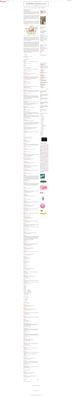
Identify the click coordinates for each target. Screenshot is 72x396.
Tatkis (25, 194)
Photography (42, 164)
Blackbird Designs (42, 146)
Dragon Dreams (45, 151)
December (43, 116)
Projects (41, 165)
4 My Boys (41, 144)
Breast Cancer (42, 147)
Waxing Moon (47, 171)
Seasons (47, 167)
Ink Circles (41, 157)
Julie (24, 235)
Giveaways (47, 153)
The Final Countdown (27, 10)
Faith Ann (25, 250)
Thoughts (47, 170)
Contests (46, 148)
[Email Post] (31, 56)
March (42, 127)
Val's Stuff (44, 171)
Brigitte (25, 308)
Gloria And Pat (42, 154)
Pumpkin (45, 11)
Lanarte (45, 159)
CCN (43, 148)
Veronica (25, 182)
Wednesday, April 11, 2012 (27, 321)
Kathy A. (25, 275)
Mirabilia (46, 161)
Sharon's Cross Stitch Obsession (44, 82)
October (42, 118)
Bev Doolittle (41, 51)
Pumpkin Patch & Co (36, 3)
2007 (41, 134)
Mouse (25, 100)
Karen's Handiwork (43, 84)
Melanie (25, 304)
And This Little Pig (26, 111)
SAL (40, 167)
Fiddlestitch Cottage (42, 50)
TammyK (25, 143)
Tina (24, 60)
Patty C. (25, 260)
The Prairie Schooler (44, 170)
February (42, 128)
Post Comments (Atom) (28, 381)
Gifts (43, 153)
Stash (41, 168)
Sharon (25, 357)
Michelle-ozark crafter (26, 157)
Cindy (25, 371)
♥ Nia (25, 256)
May (42, 123)
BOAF (45, 146)
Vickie (25, 89)
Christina (25, 94)
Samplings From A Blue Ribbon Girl (44, 67)
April (42, 124)
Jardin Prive (44, 157)
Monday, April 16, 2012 (27, 355)
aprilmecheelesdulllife (26, 216)
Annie (25, 85)
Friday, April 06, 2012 (27, 259)
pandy (25, 126)
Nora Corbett (43, 163)
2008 (41, 133)
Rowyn (25, 212)
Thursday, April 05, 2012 (27, 202)
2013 (41, 114)
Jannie (25, 342)
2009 (41, 132)
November (43, 117)
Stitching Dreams (43, 64)
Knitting (40, 159)
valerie (25, 72)
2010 (41, 131)
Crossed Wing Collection (44, 150)
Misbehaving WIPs (42, 75)
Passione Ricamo (47, 163)
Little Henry (42, 70)
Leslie (25, 375)
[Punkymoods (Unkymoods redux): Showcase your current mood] (44, 28)
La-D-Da (43, 159)
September (43, 119)
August (42, 120)
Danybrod (47, 150)
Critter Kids (41, 149)
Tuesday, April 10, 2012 (27, 314)
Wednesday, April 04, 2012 (27, 63)
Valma (25, 223)
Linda (25, 148)
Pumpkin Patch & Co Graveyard (43, 47)
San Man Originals (44, 167)
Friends (41, 153)
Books (47, 146)
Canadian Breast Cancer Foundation (43, 48)
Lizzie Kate (45, 160)
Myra (24, 139)
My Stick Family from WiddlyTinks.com (36, 395)
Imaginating (47, 156)
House (40, 156)
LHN (47, 159)
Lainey (25, 360)
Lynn (24, 279)
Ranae (25, 351)
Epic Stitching (42, 72)
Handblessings (45, 154)
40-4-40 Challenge (44, 144)
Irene (24, 267)
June (42, 122)
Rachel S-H (25, 333)
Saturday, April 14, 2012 (27, 345)
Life (40, 160)
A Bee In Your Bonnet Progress (44, 80)
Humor (43, 156)
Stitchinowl (25, 106)
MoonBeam (25, 130)
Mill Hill (43, 161)
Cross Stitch (46, 149)
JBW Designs (47, 157)
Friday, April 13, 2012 (27, 331)
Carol (25, 153)
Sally (24, 231)
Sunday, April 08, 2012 (27, 306)
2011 (41, 130)
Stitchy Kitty (45, 168)
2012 (41, 115)
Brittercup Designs (46, 147)
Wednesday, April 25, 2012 (27, 373)
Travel (41, 171)
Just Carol (42, 86)
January (42, 129)
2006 (41, 135)
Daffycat (25, 119)
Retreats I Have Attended (43, 82)
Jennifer (25, 338)
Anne (24, 311)
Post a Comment (25, 378)
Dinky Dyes (42, 151)
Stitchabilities (25, 328)
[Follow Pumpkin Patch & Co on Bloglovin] (43, 31)
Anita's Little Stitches (42, 49)
